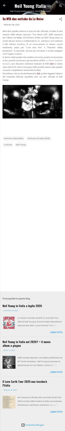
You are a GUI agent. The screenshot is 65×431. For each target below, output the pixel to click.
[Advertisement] (32, 254)
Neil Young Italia (30, 5)
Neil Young (21, 145)
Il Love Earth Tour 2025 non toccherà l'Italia (25, 383)
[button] (60, 19)
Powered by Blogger (34, 425)
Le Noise (8, 145)
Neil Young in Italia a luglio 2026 (22, 306)
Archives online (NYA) (14, 138)
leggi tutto (56, 332)
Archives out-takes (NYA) (38, 138)
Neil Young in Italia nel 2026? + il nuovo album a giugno (26, 344)
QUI (52, 64)
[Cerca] (60, 6)
